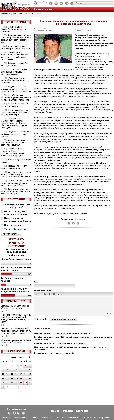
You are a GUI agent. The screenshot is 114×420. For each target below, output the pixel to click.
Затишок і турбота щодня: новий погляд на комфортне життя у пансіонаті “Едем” (16, 183)
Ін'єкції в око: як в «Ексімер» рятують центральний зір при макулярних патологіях (16, 97)
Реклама (68, 411)
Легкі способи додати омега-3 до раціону (14, 105)
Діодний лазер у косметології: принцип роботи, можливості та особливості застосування (15, 56)
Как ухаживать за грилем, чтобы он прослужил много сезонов (16, 134)
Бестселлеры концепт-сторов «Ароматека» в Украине (15, 47)
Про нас (55, 411)
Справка (49, 9)
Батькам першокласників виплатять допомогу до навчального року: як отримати (16, 174)
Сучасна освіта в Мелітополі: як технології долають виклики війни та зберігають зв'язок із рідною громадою (14, 123)
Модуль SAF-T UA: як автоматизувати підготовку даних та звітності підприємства (16, 89)
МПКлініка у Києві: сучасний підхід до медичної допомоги (14, 29)
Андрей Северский (83, 30)
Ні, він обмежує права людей (16, 259)
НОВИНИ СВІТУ (34, 14)
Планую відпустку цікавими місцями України (18, 219)
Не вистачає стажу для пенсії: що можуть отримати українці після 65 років (14, 112)
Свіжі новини (16, 22)
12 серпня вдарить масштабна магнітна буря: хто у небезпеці (15, 80)
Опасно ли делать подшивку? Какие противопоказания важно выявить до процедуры (13, 152)
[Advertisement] (73, 257)
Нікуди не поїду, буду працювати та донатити (17, 213)
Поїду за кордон (13, 225)
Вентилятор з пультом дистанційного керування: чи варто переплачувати (15, 142)
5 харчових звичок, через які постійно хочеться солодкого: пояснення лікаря (16, 191)
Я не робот (43, 319)
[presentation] (36, 295)
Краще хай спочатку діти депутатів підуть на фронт (15, 290)
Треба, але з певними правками (12, 279)
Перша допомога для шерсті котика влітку (14, 167)
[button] (36, 295)
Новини (37, 9)
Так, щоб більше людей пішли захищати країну (16, 269)
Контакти (82, 411)
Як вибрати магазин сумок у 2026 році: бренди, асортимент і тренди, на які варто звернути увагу (16, 39)
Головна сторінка (8, 14)
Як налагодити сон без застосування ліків (14, 64)
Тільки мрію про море (15, 229)
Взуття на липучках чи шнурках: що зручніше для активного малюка (14, 72)
